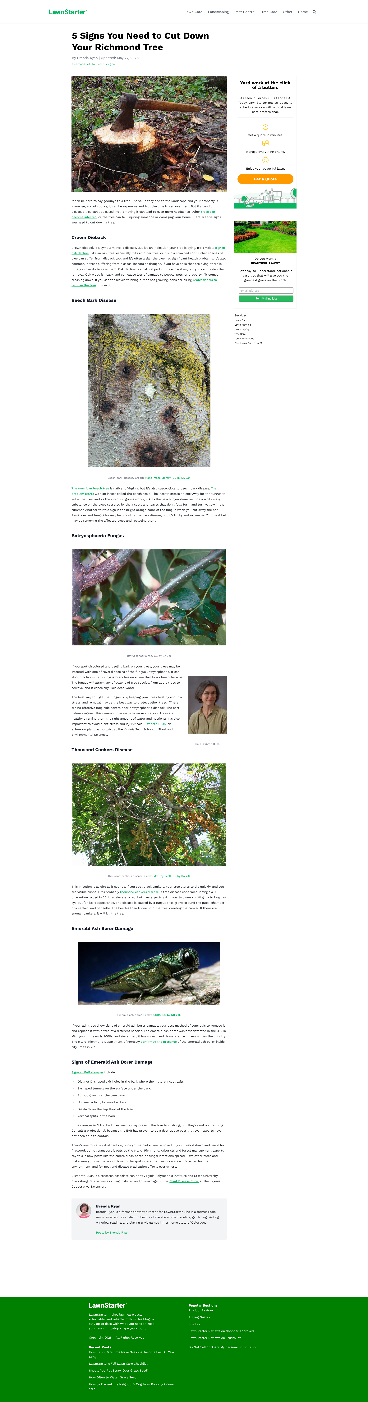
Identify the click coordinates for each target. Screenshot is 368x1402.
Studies (194, 1324)
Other (287, 12)
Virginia (111, 64)
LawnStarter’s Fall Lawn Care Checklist (118, 1363)
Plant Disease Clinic (184, 1181)
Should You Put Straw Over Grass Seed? (119, 1370)
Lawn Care (193, 12)
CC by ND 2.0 (171, 1014)
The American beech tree (90, 488)
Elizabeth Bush (155, 724)
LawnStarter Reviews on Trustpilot (215, 1338)
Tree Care (269, 12)
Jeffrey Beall (162, 875)
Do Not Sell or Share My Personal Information (223, 1347)
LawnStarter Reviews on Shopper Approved (221, 1331)
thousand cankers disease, (139, 892)
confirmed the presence (159, 1041)
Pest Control (245, 12)
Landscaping (218, 12)
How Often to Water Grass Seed (112, 1377)
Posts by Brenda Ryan (112, 1232)
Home (303, 12)
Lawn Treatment (244, 338)
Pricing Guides (199, 1317)
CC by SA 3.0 (181, 477)
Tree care (98, 64)
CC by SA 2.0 (181, 875)
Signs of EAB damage (87, 1072)
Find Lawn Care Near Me (248, 343)
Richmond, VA (81, 64)
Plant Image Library (158, 477)
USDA (157, 1014)
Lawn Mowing (242, 324)
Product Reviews (201, 1310)
